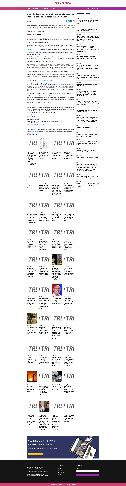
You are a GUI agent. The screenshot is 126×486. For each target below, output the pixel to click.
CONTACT (52, 8)
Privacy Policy (61, 470)
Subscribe (88, 475)
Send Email (32, 118)
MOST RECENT (36, 8)
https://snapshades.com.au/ (37, 124)
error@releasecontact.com (33, 131)
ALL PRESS (45, 8)
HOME (29, 8)
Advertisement (61, 472)
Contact (59, 474)
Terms (59, 468)
